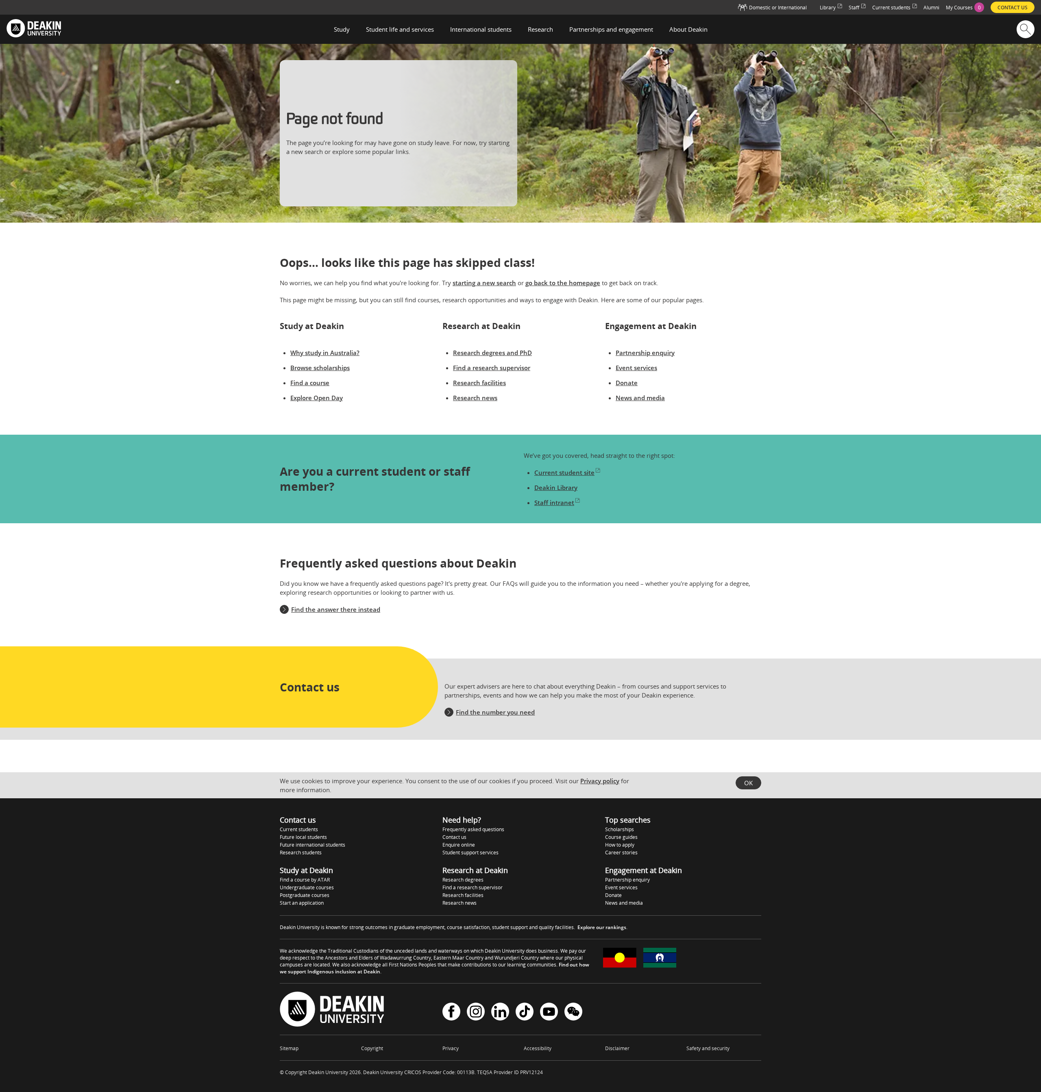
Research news (475, 398)
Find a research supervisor (491, 368)
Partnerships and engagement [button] (611, 29)
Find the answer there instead (335, 609)
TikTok (525, 1013)
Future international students (312, 844)
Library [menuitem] (828, 7)
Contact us (454, 837)
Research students (301, 852)
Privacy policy (599, 781)
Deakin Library (555, 487)
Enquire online (458, 844)
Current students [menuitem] (891, 7)
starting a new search (484, 283)
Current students (299, 829)
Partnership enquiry (645, 353)
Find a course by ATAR (305, 879)
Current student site (564, 472)
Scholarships (619, 829)
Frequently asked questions (473, 829)
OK (748, 783)
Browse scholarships (320, 368)
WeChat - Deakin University (573, 1013)
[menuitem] (965, 7)
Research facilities (479, 383)
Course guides (621, 837)
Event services (636, 368)
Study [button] (342, 29)
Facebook (451, 1013)
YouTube (549, 1013)
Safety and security (708, 1048)
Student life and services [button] (400, 29)
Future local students (303, 837)
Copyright (372, 1048)
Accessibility (537, 1048)
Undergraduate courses (307, 887)
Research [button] (540, 29)
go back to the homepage (562, 283)
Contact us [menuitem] (1012, 7)
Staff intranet (554, 502)
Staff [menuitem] (854, 7)
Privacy (450, 1048)
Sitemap (289, 1048)
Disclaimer (617, 1048)
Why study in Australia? (324, 353)
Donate (627, 383)
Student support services (470, 852)
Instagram (476, 1013)
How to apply (619, 844)
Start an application (302, 902)
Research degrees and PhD (492, 353)
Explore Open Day (316, 398)
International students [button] (481, 29)
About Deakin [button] (688, 29)
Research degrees (462, 879)
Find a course (309, 383)
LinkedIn (500, 1013)
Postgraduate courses (304, 895)
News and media (640, 398)
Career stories (621, 852)
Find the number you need (495, 712)
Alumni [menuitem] (931, 7)
